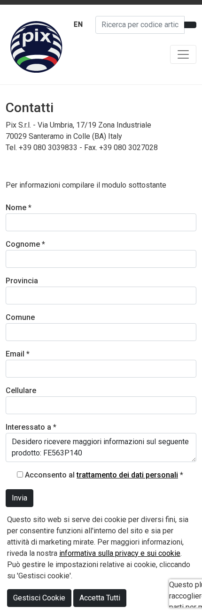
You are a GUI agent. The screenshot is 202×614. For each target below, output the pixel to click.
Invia (19, 497)
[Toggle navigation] (183, 54)
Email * (18, 353)
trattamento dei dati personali (127, 474)
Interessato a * (31, 427)
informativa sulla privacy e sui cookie (119, 553)
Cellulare (21, 390)
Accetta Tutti (99, 597)
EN (78, 24)
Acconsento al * (104, 474)
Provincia (22, 280)
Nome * (18, 207)
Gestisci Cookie (39, 597)
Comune (20, 317)
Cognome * (25, 244)
